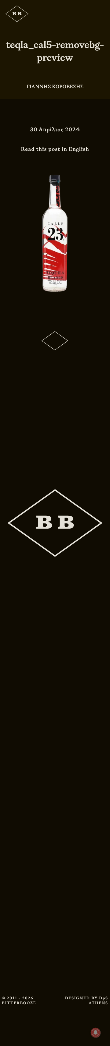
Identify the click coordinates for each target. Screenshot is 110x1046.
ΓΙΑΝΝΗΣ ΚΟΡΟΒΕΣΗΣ (55, 86)
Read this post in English (55, 149)
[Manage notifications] (96, 1032)
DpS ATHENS (98, 1000)
